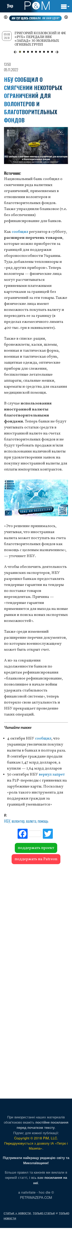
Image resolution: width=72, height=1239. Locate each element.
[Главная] (37, 5)
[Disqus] (36, 922)
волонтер (18, 821)
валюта (31, 821)
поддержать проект (36, 848)
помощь (43, 821)
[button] (15, 52)
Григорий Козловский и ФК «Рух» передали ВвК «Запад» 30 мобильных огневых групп (40, 39)
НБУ (7, 821)
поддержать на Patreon (36, 859)
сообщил (20, 232)
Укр (10, 6)
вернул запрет (52, 774)
